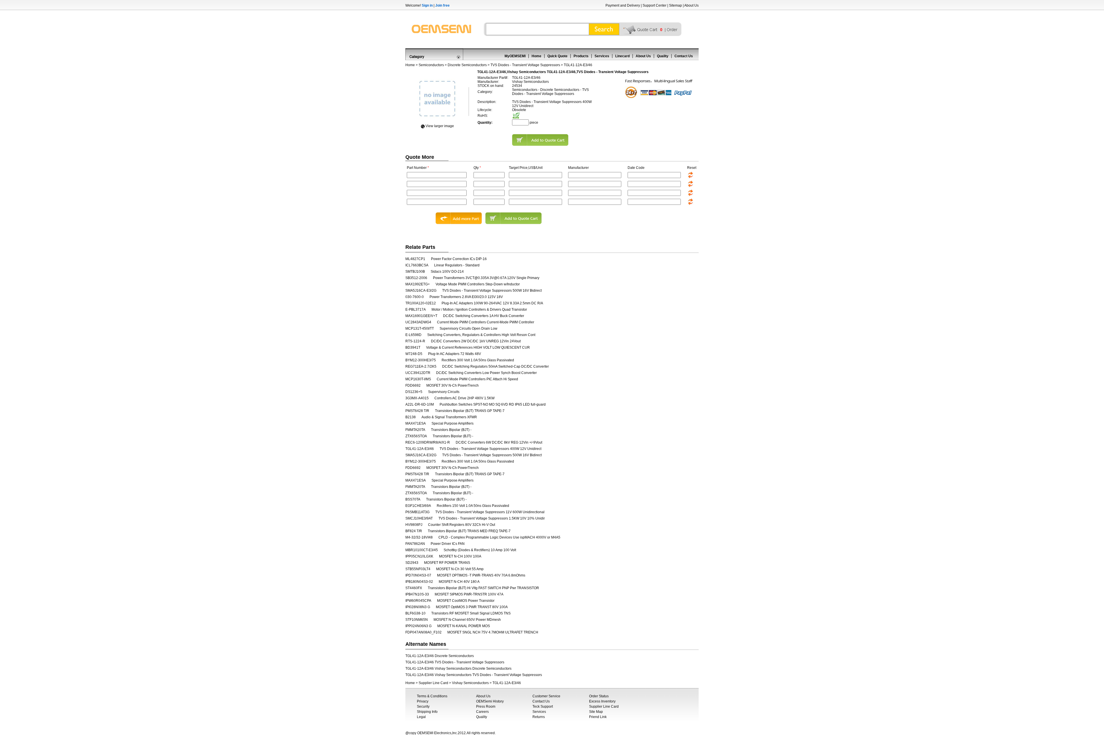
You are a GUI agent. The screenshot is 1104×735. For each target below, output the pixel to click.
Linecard (622, 56)
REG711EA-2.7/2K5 (420, 366)
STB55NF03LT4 (417, 569)
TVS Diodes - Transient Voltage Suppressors (525, 65)
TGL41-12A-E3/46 (419, 449)
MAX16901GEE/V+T (421, 316)
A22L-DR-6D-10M (419, 404)
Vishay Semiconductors (470, 683)
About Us (691, 5)
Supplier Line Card (433, 683)
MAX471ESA (415, 423)
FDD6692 (413, 385)
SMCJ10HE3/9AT (419, 518)
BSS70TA (412, 499)
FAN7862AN (415, 544)
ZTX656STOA (416, 436)
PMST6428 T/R (417, 411)
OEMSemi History (490, 701)
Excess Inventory (602, 701)
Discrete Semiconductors (467, 65)
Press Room (485, 707)
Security (423, 707)
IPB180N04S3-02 (419, 582)
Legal (421, 717)
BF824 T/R (413, 531)
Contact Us (683, 56)
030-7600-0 (414, 297)
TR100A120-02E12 (420, 303)
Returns (538, 717)
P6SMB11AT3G (417, 512)
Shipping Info (427, 712)
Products (581, 56)
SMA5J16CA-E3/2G (420, 291)
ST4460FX (413, 588)
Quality (662, 56)
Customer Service (546, 696)
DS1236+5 (413, 392)
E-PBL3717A (415, 310)
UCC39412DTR (417, 373)
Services (602, 56)
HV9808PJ (413, 525)
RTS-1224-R (415, 341)
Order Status (599, 696)
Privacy (422, 701)
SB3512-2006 (416, 278)
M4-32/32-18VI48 (419, 537)
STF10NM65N (416, 620)
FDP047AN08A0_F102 (423, 632)
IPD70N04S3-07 (418, 575)
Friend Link (598, 717)
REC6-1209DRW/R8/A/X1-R (427, 442)
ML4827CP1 (415, 259)
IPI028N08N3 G (417, 607)
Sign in (427, 5)
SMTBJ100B (415, 272)
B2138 (410, 417)
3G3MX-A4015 (417, 398)
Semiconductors (431, 65)
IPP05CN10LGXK (419, 556)
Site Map (596, 712)
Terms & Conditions (432, 696)
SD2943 (411, 563)
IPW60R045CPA (418, 601)
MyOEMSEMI (515, 56)
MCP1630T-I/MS (418, 379)
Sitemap (675, 5)
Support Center (654, 5)
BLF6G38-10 (415, 613)
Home (536, 56)
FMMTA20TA (415, 430)
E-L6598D (413, 335)
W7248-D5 (413, 354)
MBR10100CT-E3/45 (421, 550)
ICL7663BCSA (416, 265)
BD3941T (412, 347)
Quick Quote (557, 56)
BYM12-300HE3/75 (420, 360)
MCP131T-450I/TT (419, 329)
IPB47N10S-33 (417, 594)
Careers (482, 712)
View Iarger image (439, 126)
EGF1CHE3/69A (418, 506)
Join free (442, 5)
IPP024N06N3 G (418, 626)
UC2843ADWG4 (418, 322)
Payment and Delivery (622, 5)
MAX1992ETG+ (417, 284)
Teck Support (542, 707)
